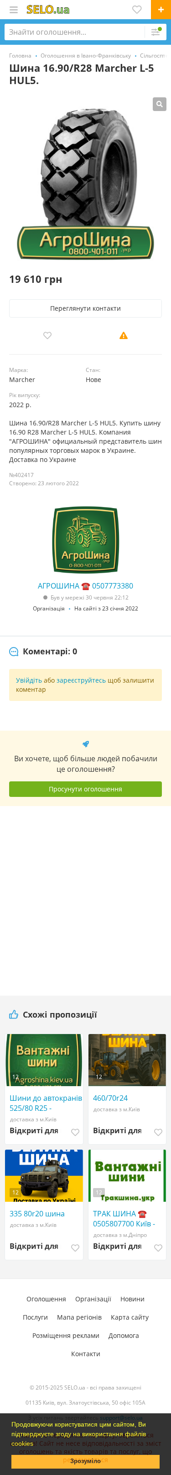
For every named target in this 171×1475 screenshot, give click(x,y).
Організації (93, 1299)
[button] (36, 1444)
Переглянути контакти (85, 308)
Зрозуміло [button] (85, 1461)
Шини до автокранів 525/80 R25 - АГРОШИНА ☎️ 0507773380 (46, 1103)
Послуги (35, 1317)
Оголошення (46, 1299)
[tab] (43, 652)
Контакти (85, 1353)
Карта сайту (130, 1317)
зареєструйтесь (81, 680)
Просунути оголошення (85, 789)
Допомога (124, 1335)
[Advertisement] (85, 897)
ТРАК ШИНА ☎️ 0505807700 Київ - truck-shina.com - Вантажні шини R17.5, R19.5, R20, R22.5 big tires (124, 1219)
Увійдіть (29, 680)
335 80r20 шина (37, 1214)
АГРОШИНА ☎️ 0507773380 (85, 586)
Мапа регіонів (79, 1317)
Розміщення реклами (65, 1335)
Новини (132, 1299)
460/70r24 (110, 1098)
